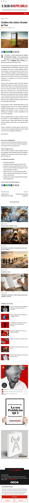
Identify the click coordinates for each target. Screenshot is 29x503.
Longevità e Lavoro (5, 272)
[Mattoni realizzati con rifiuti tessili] (5, 341)
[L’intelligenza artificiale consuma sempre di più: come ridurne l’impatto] (5, 324)
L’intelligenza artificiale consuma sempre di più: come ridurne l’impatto (18, 324)
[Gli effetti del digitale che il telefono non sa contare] (5, 357)
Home (2, 18)
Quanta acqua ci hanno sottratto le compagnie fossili (18, 315)
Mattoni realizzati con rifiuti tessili (18, 338)
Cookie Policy (21, 493)
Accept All (14, 496)
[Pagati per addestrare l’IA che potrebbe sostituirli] (5, 333)
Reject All (21, 500)
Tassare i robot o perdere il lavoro (9, 226)
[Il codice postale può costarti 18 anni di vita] (5, 349)
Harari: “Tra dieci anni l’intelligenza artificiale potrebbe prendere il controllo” (19, 308)
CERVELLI (6, 18)
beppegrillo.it (4, 27)
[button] (2, 1)
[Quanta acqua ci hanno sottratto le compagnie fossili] (5, 316)
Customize (7, 500)
